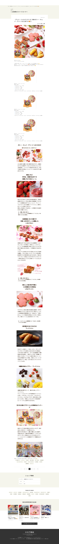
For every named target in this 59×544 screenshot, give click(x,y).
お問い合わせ (47, 538)
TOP (8, 6)
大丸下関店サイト (20, 537)
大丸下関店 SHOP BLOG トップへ (29, 523)
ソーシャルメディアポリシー (37, 537)
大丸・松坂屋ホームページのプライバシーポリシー (17, 538)
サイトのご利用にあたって (28, 537)
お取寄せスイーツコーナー (13, 6)
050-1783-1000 (30, 535)
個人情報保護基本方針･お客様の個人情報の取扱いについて (35, 538)
